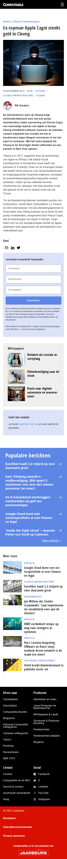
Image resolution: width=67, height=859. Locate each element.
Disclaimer (9, 818)
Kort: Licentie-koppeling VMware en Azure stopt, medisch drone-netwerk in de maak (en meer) (43, 648)
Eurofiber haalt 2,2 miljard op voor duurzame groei (30, 466)
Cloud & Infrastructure (26, 21)
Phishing (8, 745)
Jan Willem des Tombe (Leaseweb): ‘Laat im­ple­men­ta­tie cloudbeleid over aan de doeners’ (44, 607)
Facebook (44, 774)
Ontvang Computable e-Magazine (15, 725)
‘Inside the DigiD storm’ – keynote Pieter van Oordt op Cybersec (30, 532)
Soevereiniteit (33, 596)
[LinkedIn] (12, 248)
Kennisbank (10, 705)
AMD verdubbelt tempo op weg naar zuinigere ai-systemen (41, 628)
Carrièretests (10, 699)
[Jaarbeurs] (33, 851)
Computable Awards (15, 711)
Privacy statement (14, 835)
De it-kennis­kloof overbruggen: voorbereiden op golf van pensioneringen (28, 501)
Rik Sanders (22, 105)
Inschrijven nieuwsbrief (16, 792)
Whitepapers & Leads (46, 714)
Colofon (7, 774)
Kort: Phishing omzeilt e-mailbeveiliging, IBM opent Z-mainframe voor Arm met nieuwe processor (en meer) (29, 482)
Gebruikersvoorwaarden (17, 827)
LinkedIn (43, 786)
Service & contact (13, 786)
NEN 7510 (9, 758)
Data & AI (29, 563)
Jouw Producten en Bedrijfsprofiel (45, 707)
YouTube (43, 792)
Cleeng (40, 95)
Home (6, 21)
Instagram (44, 799)
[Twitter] (18, 248)
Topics (7, 739)
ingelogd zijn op (28, 424)
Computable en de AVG (16, 780)
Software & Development (39, 660)
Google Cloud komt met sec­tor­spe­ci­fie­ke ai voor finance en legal (42, 572)
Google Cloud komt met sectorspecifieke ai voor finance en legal (28, 518)
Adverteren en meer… (46, 699)
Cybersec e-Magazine (15, 733)
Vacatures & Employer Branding (46, 722)
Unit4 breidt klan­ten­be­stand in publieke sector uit (43, 667)
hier (19, 329)
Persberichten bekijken (47, 735)
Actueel (41, 91)
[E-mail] (6, 248)
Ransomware (10, 752)
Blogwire (39, 742)
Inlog (6, 799)
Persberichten (42, 729)
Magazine (9, 718)
